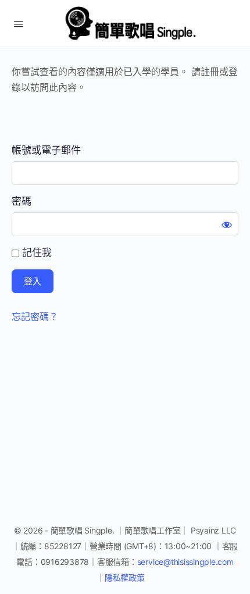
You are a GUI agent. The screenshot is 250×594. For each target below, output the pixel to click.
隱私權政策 (125, 577)
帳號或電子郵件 (46, 150)
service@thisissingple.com (185, 562)
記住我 (35, 252)
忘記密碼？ (35, 316)
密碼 (21, 201)
